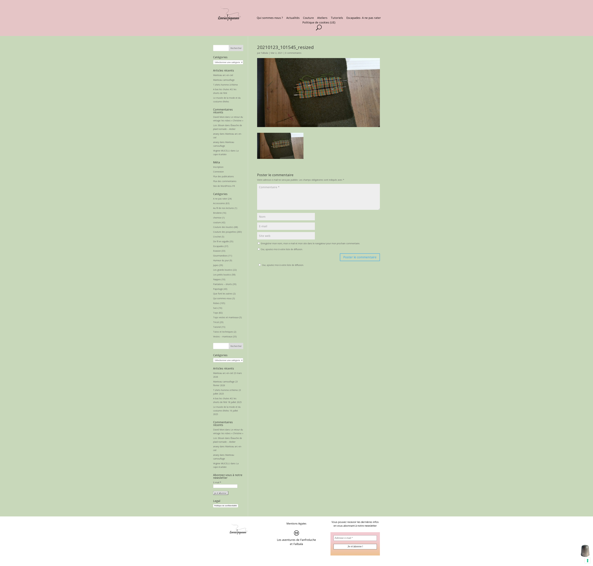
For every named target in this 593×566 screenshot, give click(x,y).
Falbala (264, 52)
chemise (217, 217)
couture (217, 222)
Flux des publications (223, 176)
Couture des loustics (223, 227)
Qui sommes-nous (222, 298)
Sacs (215, 307)
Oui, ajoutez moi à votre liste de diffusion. (283, 265)
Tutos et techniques (223, 331)
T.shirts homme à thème (225, 84)
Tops (215, 312)
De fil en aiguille (221, 241)
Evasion (217, 250)
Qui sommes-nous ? (270, 18)
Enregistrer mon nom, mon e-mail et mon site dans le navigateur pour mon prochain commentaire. (310, 243)
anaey (216, 133)
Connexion (218, 171)
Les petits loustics (222, 274)
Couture (308, 18)
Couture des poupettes (224, 231)
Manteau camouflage (224, 79)
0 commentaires (293, 52)
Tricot (216, 322)
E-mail (217, 482)
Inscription (218, 167)
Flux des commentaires (224, 181)
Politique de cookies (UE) (318, 22)
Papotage (218, 288)
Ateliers (322, 18)
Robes (216, 303)
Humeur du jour (221, 260)
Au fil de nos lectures (223, 208)
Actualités (293, 18)
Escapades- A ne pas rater (363, 18)
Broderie (217, 212)
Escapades (218, 246)
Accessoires (219, 203)
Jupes (216, 265)
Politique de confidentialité (225, 506)
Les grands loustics (222, 269)
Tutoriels (337, 18)
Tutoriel (217, 326)
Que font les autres (222, 293)
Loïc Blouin (218, 125)
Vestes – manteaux (222, 336)
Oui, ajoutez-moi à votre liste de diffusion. (281, 249)
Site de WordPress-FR (224, 185)
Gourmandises (220, 255)
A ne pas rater (220, 198)
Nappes (217, 279)
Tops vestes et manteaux (226, 317)
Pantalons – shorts (222, 284)
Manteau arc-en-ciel (223, 75)
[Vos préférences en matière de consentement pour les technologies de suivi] (588, 561)
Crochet (217, 236)
